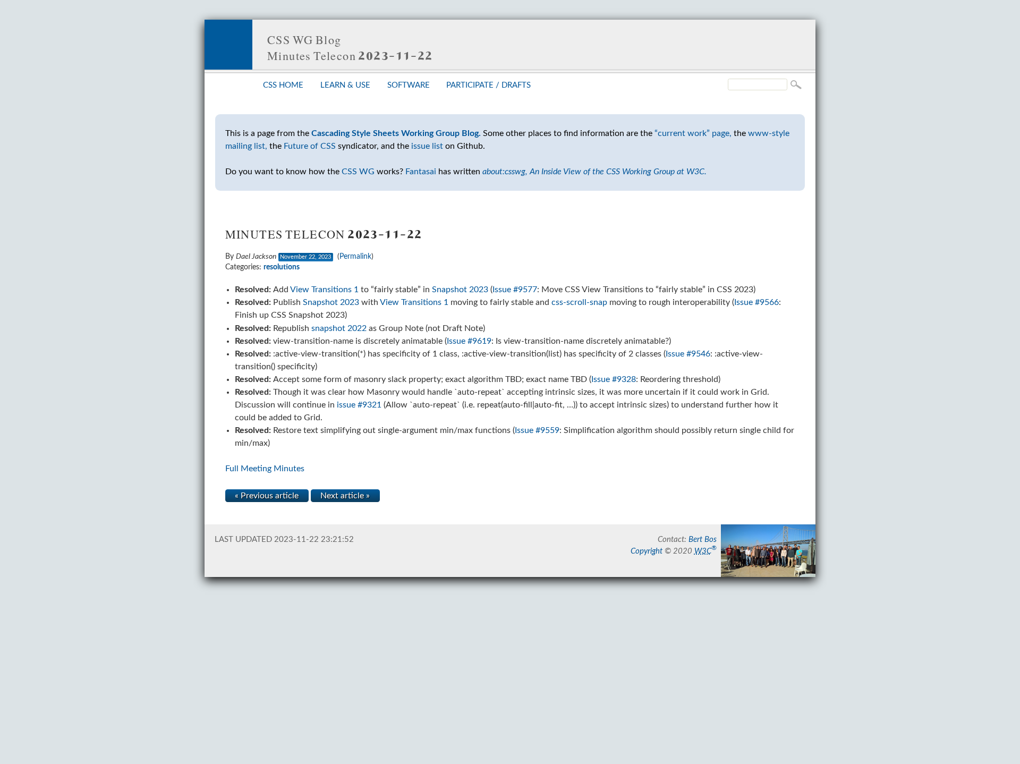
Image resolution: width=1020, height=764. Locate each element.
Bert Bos (702, 540)
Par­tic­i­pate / (488, 85)
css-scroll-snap (579, 302)
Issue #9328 (613, 379)
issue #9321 (359, 405)
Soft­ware (408, 85)
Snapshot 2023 (460, 289)
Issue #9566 (756, 302)
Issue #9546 (688, 354)
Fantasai (420, 171)
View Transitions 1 (324, 289)
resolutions (282, 267)
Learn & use (345, 85)
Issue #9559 (537, 430)
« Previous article (267, 495)
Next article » (345, 495)
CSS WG (358, 171)
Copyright (646, 551)
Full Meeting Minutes (264, 468)
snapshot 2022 (339, 328)
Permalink (355, 256)
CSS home (283, 85)
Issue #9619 (469, 341)
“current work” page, (693, 133)
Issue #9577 (514, 289)
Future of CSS (310, 146)
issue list (427, 146)
